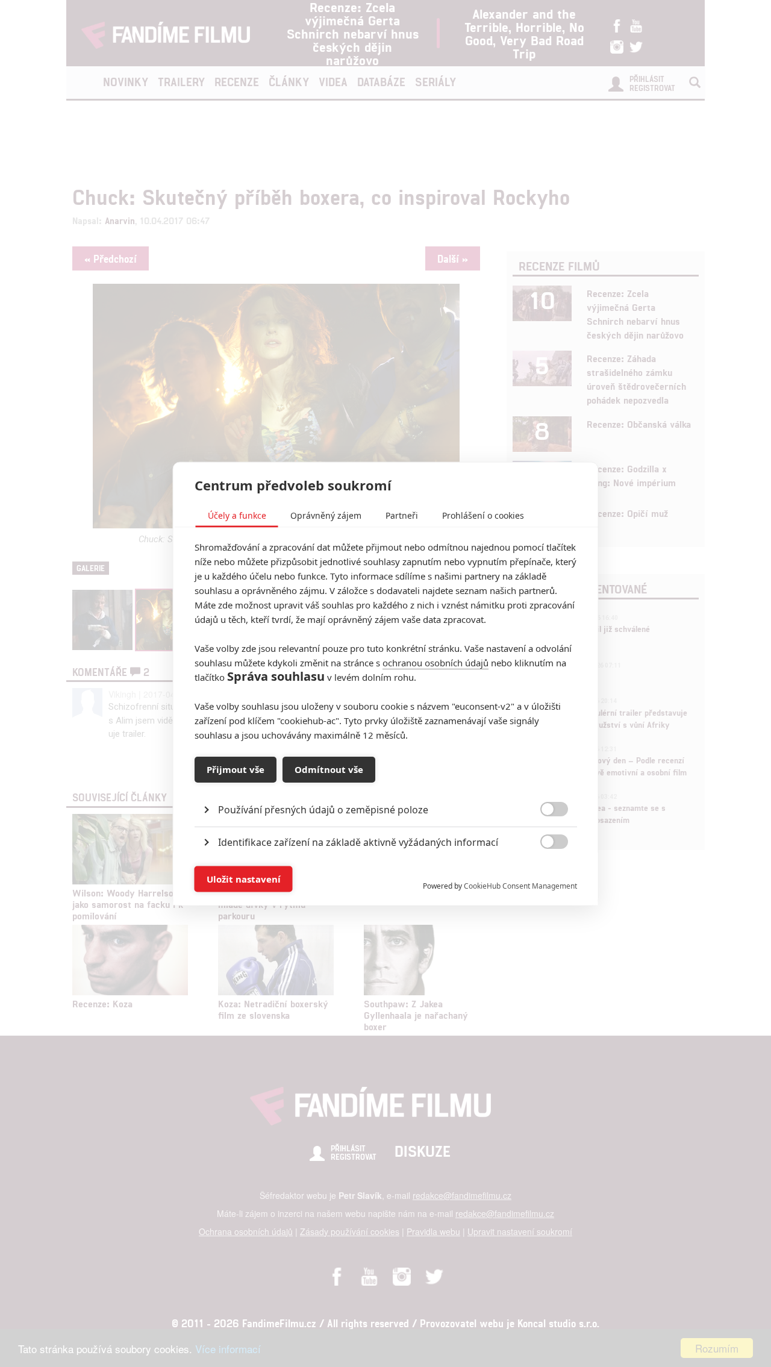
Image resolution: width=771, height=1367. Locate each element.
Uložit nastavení (244, 879)
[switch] (544, 873)
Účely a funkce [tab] (237, 515)
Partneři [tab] (402, 515)
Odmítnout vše (329, 769)
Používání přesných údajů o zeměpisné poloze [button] (323, 809)
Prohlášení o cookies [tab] (483, 515)
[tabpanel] (386, 781)
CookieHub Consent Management (520, 885)
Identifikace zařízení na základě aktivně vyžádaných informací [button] (358, 841)
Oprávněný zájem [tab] (325, 515)
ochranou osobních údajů (435, 662)
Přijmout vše (235, 769)
